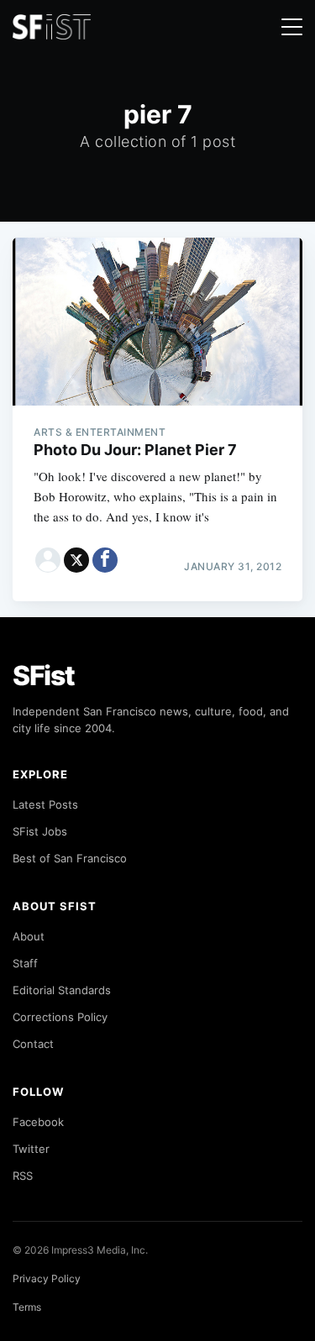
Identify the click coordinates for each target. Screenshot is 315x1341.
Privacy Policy (47, 1278)
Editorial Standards (62, 990)
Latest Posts (45, 804)
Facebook (38, 1122)
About (29, 936)
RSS (23, 1175)
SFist (44, 675)
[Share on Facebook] (105, 560)
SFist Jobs (40, 831)
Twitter (31, 1148)
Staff (25, 963)
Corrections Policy (60, 1017)
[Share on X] (76, 560)
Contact (33, 1043)
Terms (27, 1307)
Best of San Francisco (70, 858)
